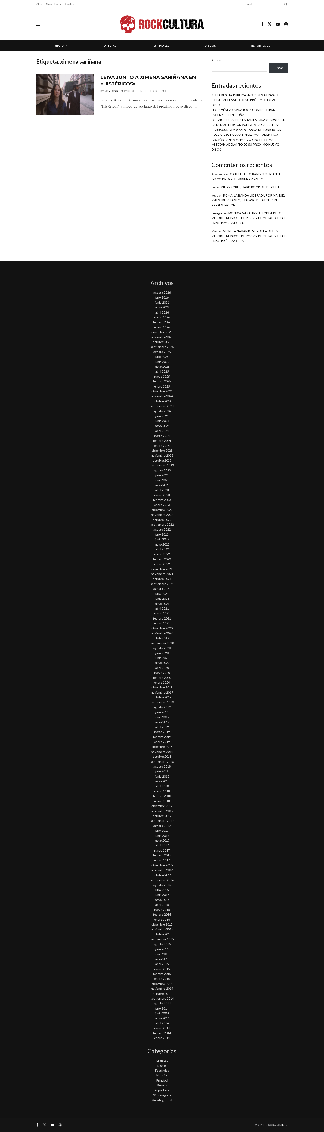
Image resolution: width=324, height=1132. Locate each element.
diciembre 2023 (162, 450)
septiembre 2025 (162, 347)
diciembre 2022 (162, 510)
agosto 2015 (162, 944)
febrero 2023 (162, 500)
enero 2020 (162, 682)
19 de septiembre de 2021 (141, 90)
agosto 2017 (162, 826)
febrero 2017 (162, 855)
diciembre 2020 (162, 628)
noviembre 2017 (162, 811)
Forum (58, 4)
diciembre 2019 (162, 687)
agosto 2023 (162, 470)
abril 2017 (162, 845)
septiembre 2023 (162, 465)
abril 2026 (162, 312)
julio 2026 (162, 297)
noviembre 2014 (162, 988)
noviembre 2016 (162, 870)
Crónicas (162, 1060)
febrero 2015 (162, 974)
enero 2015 (162, 978)
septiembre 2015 (162, 939)
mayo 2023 (162, 485)
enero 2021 (162, 623)
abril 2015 (162, 964)
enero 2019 (162, 742)
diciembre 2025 (162, 332)
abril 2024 (162, 430)
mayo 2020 (162, 662)
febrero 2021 (162, 618)
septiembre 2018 (162, 761)
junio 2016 (162, 894)
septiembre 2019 (162, 702)
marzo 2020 (162, 672)
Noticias (109, 45)
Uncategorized (162, 1100)
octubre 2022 (162, 519)
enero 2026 (162, 327)
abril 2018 (162, 786)
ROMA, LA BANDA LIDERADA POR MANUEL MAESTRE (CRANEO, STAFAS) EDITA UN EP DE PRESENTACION (248, 200)
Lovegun (111, 90)
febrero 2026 (162, 322)
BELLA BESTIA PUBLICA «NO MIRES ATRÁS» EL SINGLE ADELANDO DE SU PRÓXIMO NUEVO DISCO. (245, 100)
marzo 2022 (162, 554)
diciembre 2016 (162, 865)
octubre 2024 (162, 401)
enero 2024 (162, 445)
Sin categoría (162, 1095)
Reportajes (260, 45)
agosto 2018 (162, 766)
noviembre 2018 (162, 751)
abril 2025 (162, 371)
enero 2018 (162, 801)
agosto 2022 (162, 529)
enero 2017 (162, 860)
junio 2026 (162, 302)
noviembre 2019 (162, 692)
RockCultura (279, 1124)
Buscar (216, 60)
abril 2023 (162, 490)
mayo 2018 (162, 781)
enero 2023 (162, 505)
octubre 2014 (162, 993)
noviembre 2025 (162, 337)
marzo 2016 (162, 909)
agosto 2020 (162, 648)
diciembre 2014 (162, 983)
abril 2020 (162, 668)
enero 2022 (162, 564)
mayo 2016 (162, 900)
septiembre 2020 (162, 643)
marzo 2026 (162, 317)
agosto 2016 (162, 885)
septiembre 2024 (162, 406)
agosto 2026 (162, 292)
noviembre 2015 (162, 929)
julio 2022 (162, 534)
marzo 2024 (162, 436)
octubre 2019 (162, 697)
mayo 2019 (162, 722)
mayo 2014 (162, 1018)
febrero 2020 (162, 677)
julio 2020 (162, 653)
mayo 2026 (162, 307)
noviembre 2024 (162, 396)
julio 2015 (162, 949)
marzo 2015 (162, 969)
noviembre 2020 (162, 633)
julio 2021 (162, 594)
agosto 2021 (162, 588)
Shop (49, 4)
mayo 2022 (162, 544)
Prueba (162, 1085)
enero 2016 (162, 919)
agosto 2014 (162, 1003)
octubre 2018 (162, 756)
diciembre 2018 (162, 746)
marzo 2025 (162, 376)
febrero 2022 (162, 559)
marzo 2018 (162, 791)
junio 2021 (162, 598)
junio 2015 (162, 954)
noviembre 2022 (162, 514)
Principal (162, 1080)
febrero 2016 (162, 914)
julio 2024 (162, 416)
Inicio (59, 45)
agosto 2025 (162, 352)
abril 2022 (162, 549)
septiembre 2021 (162, 584)
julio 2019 (162, 712)
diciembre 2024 (162, 391)
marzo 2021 (162, 613)
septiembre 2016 (162, 880)
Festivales (160, 45)
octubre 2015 (162, 934)
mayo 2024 (162, 426)
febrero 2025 (162, 381)
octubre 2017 (162, 816)
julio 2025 (162, 356)
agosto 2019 (162, 707)
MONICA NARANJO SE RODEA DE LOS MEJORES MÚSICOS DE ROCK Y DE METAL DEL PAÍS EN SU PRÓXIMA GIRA (249, 218)
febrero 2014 (162, 1033)
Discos (210, 45)
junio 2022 (162, 539)
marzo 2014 (162, 1028)
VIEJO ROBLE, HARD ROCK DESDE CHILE (250, 187)
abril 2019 (162, 727)
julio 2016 (162, 890)
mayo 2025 (162, 366)
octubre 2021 (162, 579)
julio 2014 (162, 1008)
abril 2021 (162, 608)
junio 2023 (162, 480)
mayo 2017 (162, 840)
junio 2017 (162, 835)
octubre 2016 (162, 875)
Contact (69, 4)
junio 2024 (162, 421)
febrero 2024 (162, 440)
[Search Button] (285, 4)
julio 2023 (162, 475)
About (39, 4)
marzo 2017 (162, 850)
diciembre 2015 (162, 924)
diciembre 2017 (162, 806)
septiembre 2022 (162, 524)
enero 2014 (162, 1038)
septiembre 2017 (162, 820)
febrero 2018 (162, 796)
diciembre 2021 (162, 569)
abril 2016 (162, 904)
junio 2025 (162, 362)
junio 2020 (162, 658)
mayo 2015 (162, 959)
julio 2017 (162, 830)
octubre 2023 (162, 460)
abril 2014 (162, 1023)
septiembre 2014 (162, 998)
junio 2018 (162, 776)
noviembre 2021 (162, 574)
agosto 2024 (162, 411)
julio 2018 (162, 771)
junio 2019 (162, 717)
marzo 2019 (162, 732)
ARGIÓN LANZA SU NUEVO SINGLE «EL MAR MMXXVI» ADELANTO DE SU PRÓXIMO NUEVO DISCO (245, 144)
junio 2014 (162, 1013)
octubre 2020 (162, 638)
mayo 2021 (162, 603)
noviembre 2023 (162, 455)
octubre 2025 (162, 342)
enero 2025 (162, 386)
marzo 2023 (162, 495)
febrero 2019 (162, 737)
